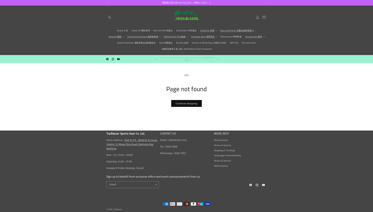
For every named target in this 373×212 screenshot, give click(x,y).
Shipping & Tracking (224, 150)
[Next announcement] (265, 3)
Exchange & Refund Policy (227, 155)
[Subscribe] (155, 184)
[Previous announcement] (107, 3)
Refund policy (221, 166)
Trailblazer (117, 209)
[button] (109, 17)
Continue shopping (186, 103)
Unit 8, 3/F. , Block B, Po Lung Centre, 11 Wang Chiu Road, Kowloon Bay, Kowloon (131, 144)
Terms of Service (222, 145)
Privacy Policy (221, 140)
